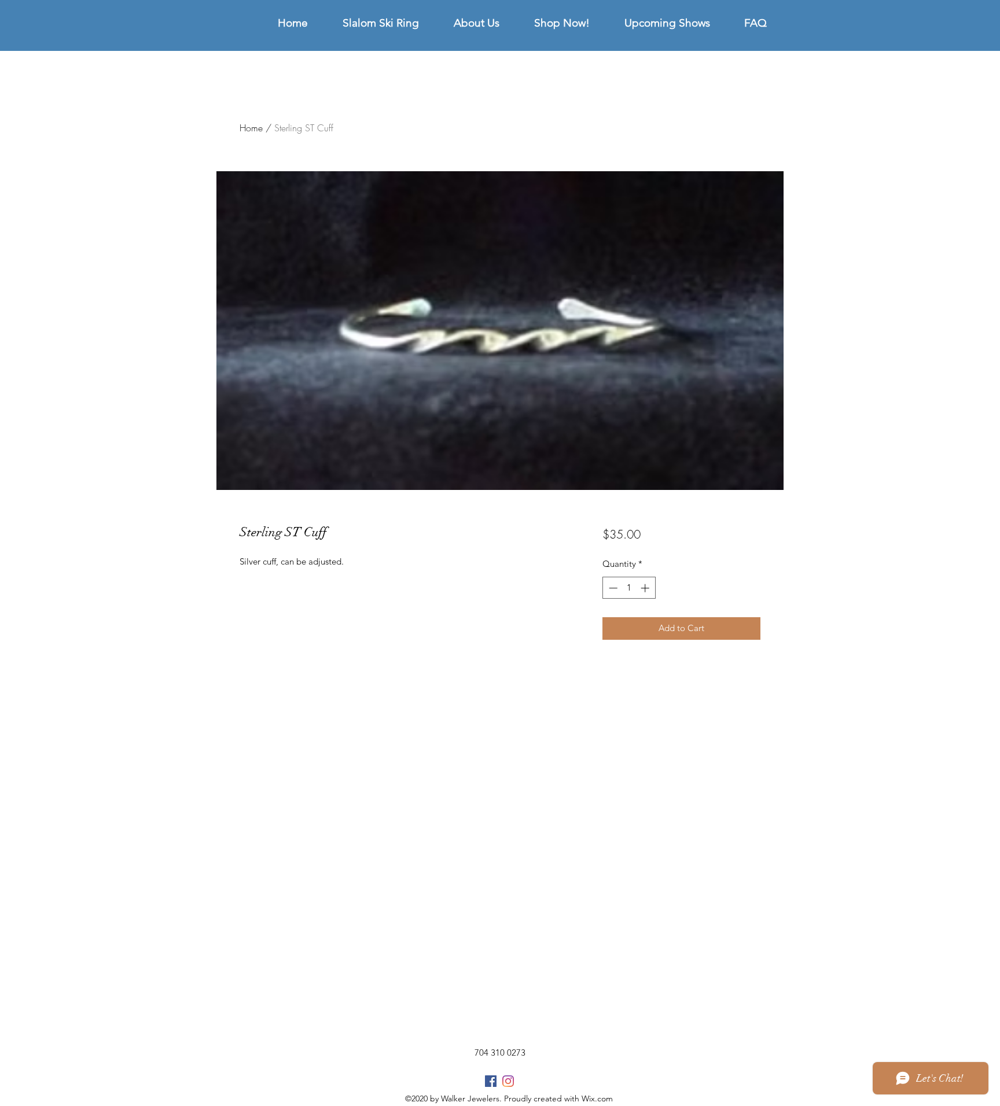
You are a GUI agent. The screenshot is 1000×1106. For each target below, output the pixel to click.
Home (251, 127)
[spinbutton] (628, 588)
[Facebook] (491, 1081)
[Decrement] (612, 588)
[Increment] (646, 588)
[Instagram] (508, 1081)
